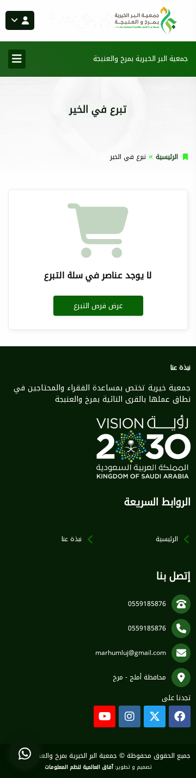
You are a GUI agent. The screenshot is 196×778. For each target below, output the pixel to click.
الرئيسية (167, 157)
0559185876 (147, 604)
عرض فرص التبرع (98, 306)
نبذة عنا (72, 539)
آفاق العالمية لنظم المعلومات (79, 767)
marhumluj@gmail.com (130, 653)
